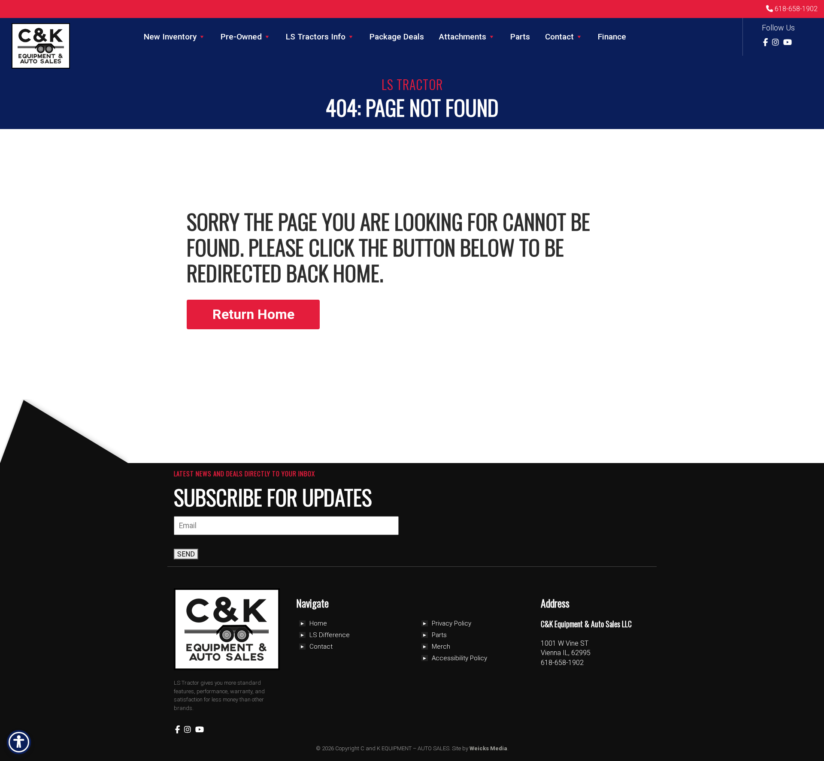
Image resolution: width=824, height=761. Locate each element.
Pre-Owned (241, 37)
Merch (441, 646)
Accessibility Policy (459, 658)
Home (318, 623)
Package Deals (397, 37)
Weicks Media (488, 748)
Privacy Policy (451, 623)
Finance (612, 37)
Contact (559, 37)
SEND (186, 554)
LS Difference (329, 635)
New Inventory (170, 37)
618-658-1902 (795, 9)
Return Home (253, 314)
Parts (520, 37)
